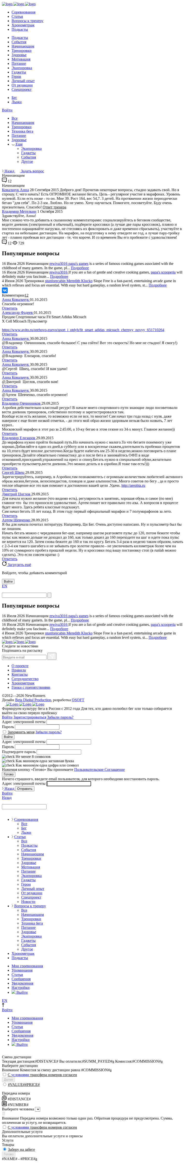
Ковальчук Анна (15, 190)
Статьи (17, 16)
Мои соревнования (27, 966)
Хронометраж (23, 25)
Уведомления (22, 983)
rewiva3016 (58, 264)
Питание (19, 63)
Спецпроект (22, 89)
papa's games (78, 264)
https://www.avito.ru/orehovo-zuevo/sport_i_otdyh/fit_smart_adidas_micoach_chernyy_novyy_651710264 (83, 330)
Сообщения (21, 979)
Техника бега (22, 131)
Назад (9, 171)
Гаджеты (19, 72)
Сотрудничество (25, 679)
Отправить (25, 789)
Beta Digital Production (33, 700)
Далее (8, 1079)
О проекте (20, 666)
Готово (8, 774)
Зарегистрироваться (29, 717)
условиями (20, 1075)
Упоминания (22, 970)
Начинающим (23, 46)
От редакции (22, 85)
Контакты (20, 674)
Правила (19, 670)
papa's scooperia (163, 272)
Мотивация (21, 59)
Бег (14, 98)
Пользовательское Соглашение (99, 769)
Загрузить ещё (19, 565)
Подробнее (80, 268)
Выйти (21, 992)
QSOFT (78, 700)
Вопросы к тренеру (27, 21)
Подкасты (20, 29)
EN (4, 586)
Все (15, 118)
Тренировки (22, 51)
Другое (27, 161)
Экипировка (22, 68)
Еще (19, 144)
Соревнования (23, 12)
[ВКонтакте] (5, 290)
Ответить (9, 308)
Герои (16, 76)
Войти (7, 110)
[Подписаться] (51, 656)
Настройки (21, 988)
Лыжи (17, 102)
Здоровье (19, 55)
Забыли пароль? (60, 717)
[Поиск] (49, 595)
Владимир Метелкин (19, 211)
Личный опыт (23, 81)
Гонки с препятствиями (31, 687)
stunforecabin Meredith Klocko (68, 281)
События (19, 42)
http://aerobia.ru (133, 485)
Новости (28, 902)
